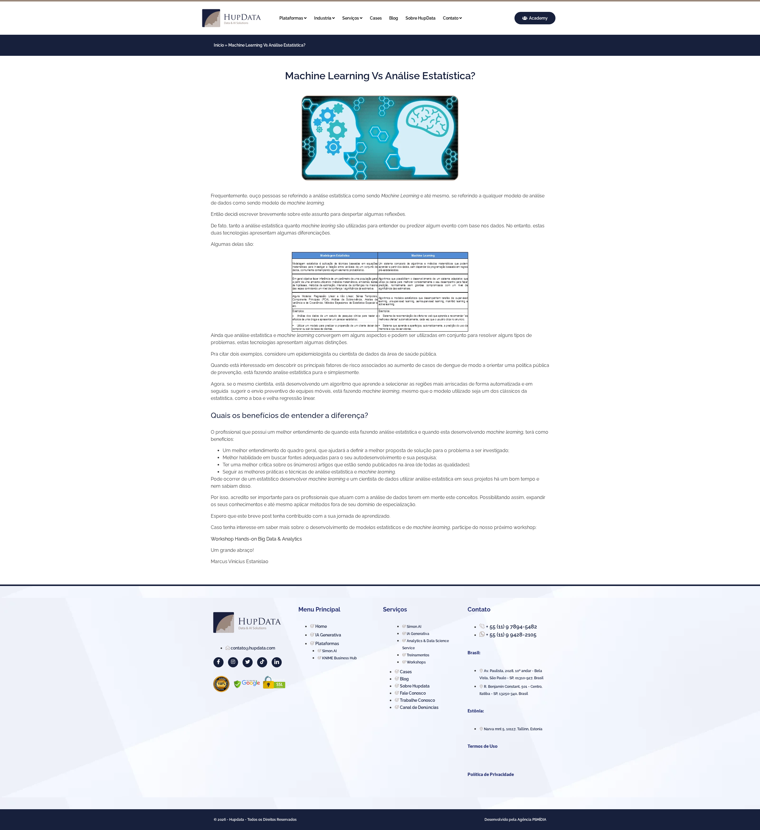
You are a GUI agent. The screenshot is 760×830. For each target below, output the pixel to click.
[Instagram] (233, 662)
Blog (393, 18)
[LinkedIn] (277, 662)
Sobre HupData (421, 18)
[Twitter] (248, 662)
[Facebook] (218, 662)
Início (219, 45)
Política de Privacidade (491, 774)
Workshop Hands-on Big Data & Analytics (256, 539)
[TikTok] (262, 662)
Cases (376, 18)
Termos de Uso (483, 746)
